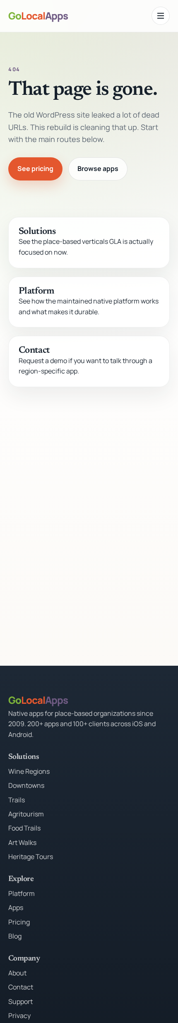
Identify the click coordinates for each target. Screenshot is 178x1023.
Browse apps (97, 168)
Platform (36, 291)
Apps (15, 907)
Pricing (19, 922)
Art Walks (22, 842)
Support (20, 1001)
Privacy (19, 1015)
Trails (16, 799)
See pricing (35, 168)
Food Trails (24, 828)
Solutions (37, 231)
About (17, 972)
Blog (15, 936)
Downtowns (26, 785)
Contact (34, 350)
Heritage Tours (30, 856)
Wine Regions (29, 771)
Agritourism (26, 813)
